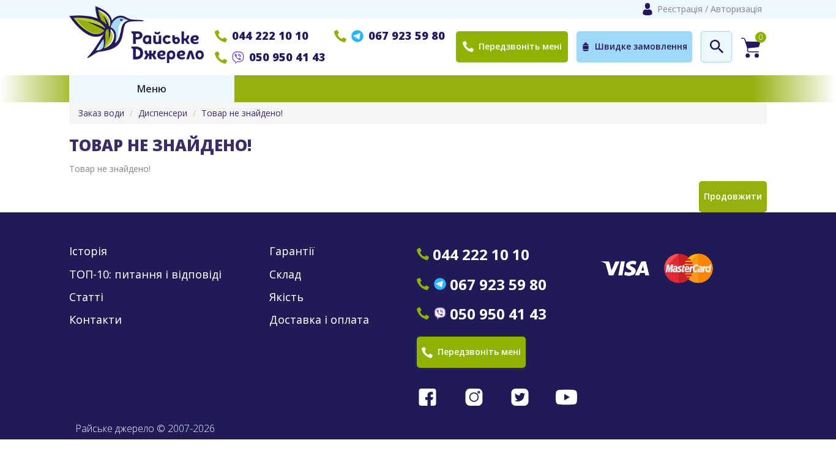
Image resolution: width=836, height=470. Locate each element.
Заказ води (101, 113)
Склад (285, 274)
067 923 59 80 (406, 35)
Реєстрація (680, 9)
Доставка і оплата (319, 320)
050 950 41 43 (287, 57)
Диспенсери (162, 113)
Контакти (95, 320)
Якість (286, 297)
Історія (88, 251)
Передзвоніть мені (520, 46)
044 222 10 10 (270, 35)
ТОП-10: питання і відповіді (145, 274)
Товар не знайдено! (242, 113)
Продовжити (733, 196)
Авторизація (736, 9)
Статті (86, 297)
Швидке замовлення (641, 46)
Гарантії (292, 251)
